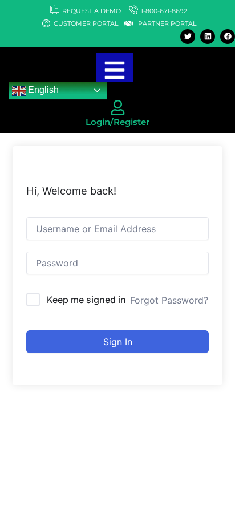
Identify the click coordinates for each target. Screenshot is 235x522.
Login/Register (117, 121)
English (42, 90)
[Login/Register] (117, 107)
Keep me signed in (86, 299)
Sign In (117, 341)
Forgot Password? (169, 300)
